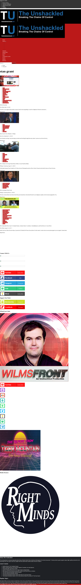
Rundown (5, 131)
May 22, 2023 (7, 107)
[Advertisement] (40, 242)
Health (6, 582)
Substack (4, 50)
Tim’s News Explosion (9, 42)
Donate (4, 53)
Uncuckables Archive (9, 49)
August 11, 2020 (11, 166)
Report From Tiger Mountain (10, 583)
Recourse (73, 582)
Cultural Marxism (28, 580)
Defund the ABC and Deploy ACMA (10, 568)
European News (57, 580)
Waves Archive (8, 48)
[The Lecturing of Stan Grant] (9, 181)
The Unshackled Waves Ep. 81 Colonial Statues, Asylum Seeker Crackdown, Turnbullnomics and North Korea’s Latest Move (26, 225)
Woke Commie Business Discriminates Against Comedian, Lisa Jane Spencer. (18, 567)
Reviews (4, 60)
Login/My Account (7, 5)
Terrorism (34, 583)
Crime (23, 580)
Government (2, 582)
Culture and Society (6, 91)
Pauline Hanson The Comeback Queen (10, 566)
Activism (8, 580)
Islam (30, 582)
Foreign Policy (71, 580)
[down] (5, 41)
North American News (7, 218)
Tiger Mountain (8, 45)
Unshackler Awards (6, 56)
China (21, 580)
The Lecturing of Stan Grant (6, 190)
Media (4, 129)
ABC (4, 88)
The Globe (5, 221)
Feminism (67, 580)
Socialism (25, 583)
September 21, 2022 (8, 136)
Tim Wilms (2, 107)
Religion (3, 583)
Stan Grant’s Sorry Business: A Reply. (8, 133)
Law (32, 582)
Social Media (29, 583)
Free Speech (76, 580)
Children (4, 90)
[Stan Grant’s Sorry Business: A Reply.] (9, 122)
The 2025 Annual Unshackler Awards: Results (12, 572)
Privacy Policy (6, 2)
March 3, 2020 (11, 192)
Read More (2, 111)
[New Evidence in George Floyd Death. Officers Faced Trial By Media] (9, 151)
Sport (4, 99)
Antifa (12, 580)
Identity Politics (6, 128)
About (4, 6)
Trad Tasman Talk (8, 46)
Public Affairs (5, 185)
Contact (4, 7)
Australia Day (5, 211)
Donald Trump (5, 213)
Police (4, 157)
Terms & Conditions (7, 4)
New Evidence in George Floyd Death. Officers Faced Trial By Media (14, 163)
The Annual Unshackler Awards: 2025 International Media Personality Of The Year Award (21, 575)
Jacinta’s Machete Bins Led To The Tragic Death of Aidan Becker (16, 569)
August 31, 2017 (8, 228)
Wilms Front (7, 44)
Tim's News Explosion (7, 100)
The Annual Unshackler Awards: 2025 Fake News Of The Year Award (17, 574)
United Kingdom (44, 583)
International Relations (7, 215)
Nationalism (5, 216)
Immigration (5, 94)
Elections (4, 93)
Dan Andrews (5, 92)
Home (4, 39)
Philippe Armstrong (4, 166)
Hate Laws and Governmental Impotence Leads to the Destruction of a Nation (19, 571)
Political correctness (67, 582)
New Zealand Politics (47, 582)
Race (4, 130)
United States (5, 101)
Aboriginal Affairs (6, 125)
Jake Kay (2, 136)
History (4, 59)
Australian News (6, 89)
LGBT (4, 96)
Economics (5, 214)
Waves (4, 223)
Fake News (5, 154)
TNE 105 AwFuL (3, 105)
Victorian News (6, 102)
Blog (3, 55)
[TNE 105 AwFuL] (9, 85)
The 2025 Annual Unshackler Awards (10, 573)
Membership (5, 52)
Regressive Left (6, 97)
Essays (4, 57)
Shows (4, 41)
